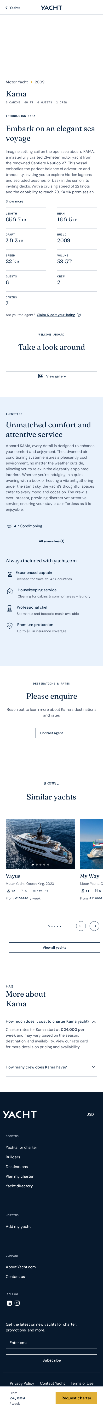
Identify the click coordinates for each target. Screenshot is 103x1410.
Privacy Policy (22, 1383)
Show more (14, 201)
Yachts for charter (21, 1147)
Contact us (15, 1276)
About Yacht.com (21, 1266)
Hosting (12, 1215)
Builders (13, 1157)
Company (12, 1256)
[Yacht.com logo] (20, 1114)
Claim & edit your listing (56, 315)
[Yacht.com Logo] (51, 8)
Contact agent (51, 733)
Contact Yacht (52, 1383)
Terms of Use (82, 1383)
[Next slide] (94, 926)
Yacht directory (19, 1185)
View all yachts (54, 947)
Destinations (17, 1166)
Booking (12, 1136)
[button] (33, 865)
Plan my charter (20, 1176)
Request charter (76, 1398)
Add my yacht (18, 1226)
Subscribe (51, 1360)
